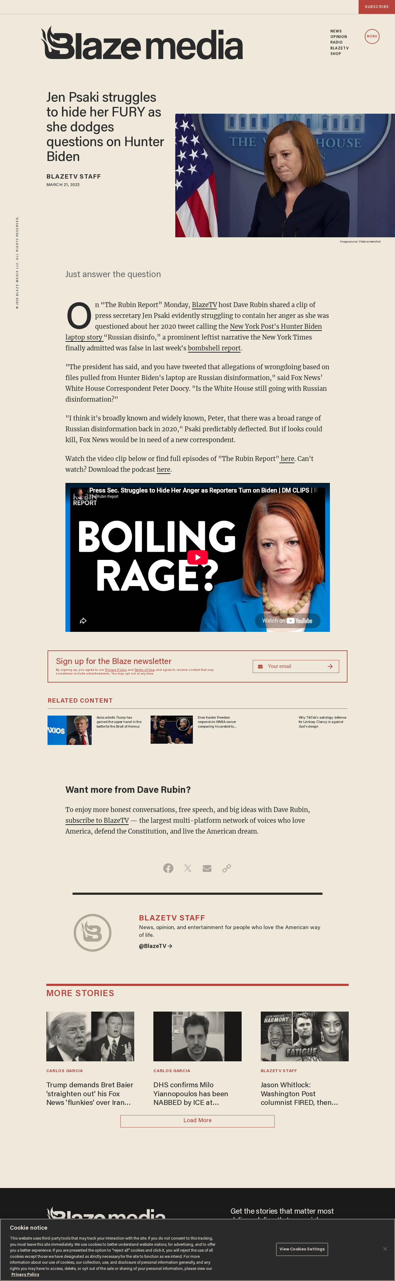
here (286, 459)
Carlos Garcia (64, 1071)
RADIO (337, 42)
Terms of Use (144, 670)
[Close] (385, 1249)
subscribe (377, 7)
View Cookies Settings (302, 1249)
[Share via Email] (207, 868)
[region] (197, 1250)
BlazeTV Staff (73, 177)
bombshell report (214, 348)
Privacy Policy (116, 670)
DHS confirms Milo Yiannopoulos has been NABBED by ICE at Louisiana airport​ (190, 1095)
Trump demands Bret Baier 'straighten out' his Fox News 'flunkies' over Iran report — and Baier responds (89, 1095)
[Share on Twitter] (188, 868)
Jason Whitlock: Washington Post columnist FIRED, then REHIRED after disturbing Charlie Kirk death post (302, 1095)
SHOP (336, 54)
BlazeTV (204, 305)
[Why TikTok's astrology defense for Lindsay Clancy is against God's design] (273, 728)
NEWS (336, 31)
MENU (372, 36)
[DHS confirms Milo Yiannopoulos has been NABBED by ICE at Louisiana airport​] (197, 1035)
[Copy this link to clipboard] (227, 868)
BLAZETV (340, 48)
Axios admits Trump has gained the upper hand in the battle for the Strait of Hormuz (119, 722)
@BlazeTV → (156, 946)
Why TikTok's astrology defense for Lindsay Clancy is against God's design (322, 722)
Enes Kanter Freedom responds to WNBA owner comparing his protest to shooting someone (217, 722)
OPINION (339, 37)
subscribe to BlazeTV (97, 820)
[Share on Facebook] (168, 868)
